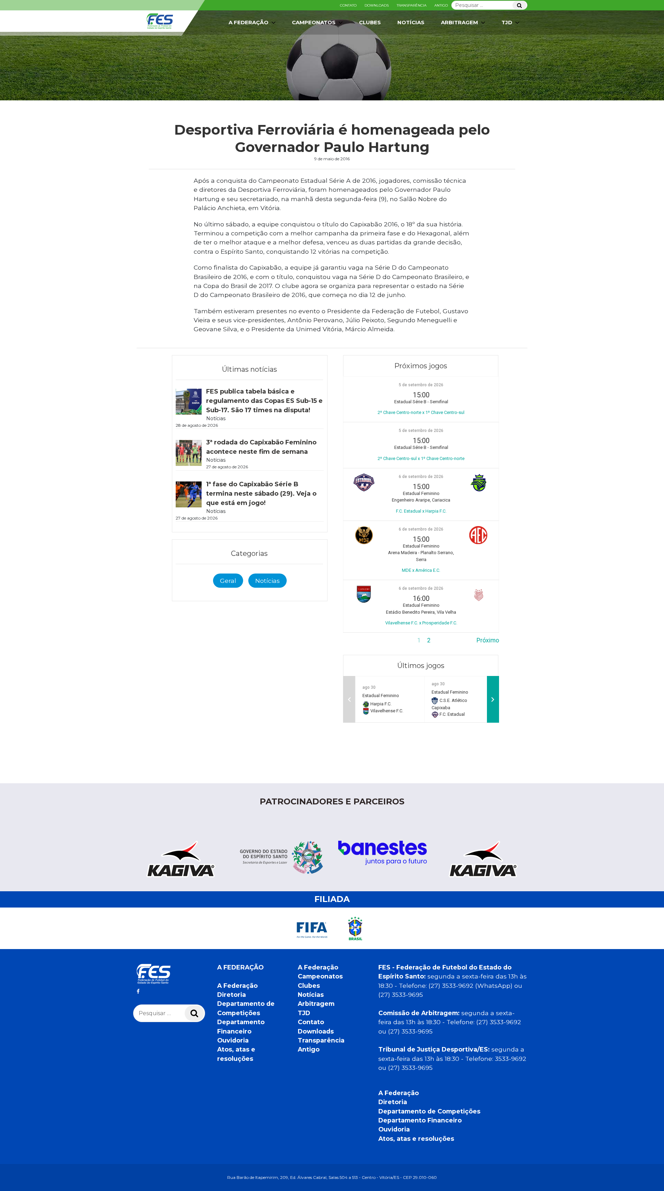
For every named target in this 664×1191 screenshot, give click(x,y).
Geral (228, 580)
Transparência (411, 5)
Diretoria (231, 994)
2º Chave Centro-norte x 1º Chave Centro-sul (421, 412)
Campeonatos (313, 22)
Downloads (377, 5)
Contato (348, 5)
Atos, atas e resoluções (416, 1138)
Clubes (370, 22)
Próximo (488, 640)
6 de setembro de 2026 (421, 476)
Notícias (410, 22)
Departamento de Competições (429, 1111)
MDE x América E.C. (421, 570)
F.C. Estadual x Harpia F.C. (421, 511)
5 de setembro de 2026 (421, 384)
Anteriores (357, 640)
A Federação (237, 985)
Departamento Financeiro (420, 1120)
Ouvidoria (233, 1040)
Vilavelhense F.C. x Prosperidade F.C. (421, 622)
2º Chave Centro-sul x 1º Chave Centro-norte (421, 458)
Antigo (441, 5)
